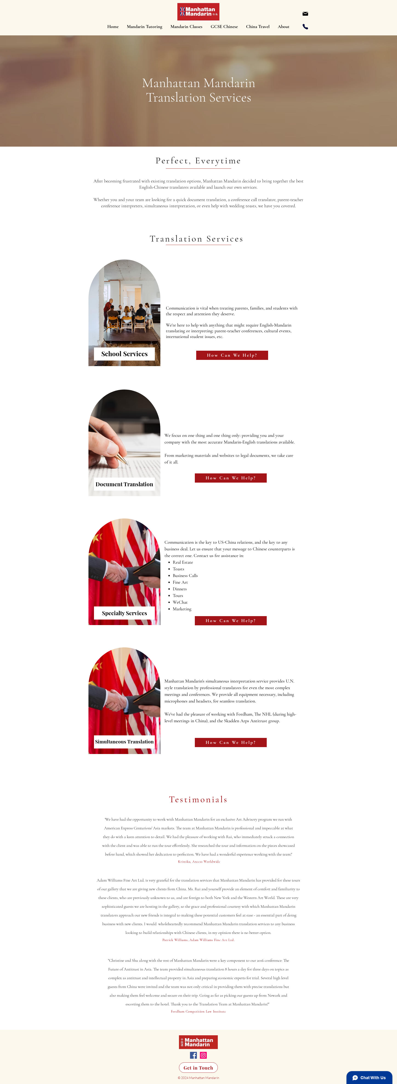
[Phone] (305, 27)
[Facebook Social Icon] (193, 1055)
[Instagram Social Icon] (203, 1055)
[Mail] (305, 13)
